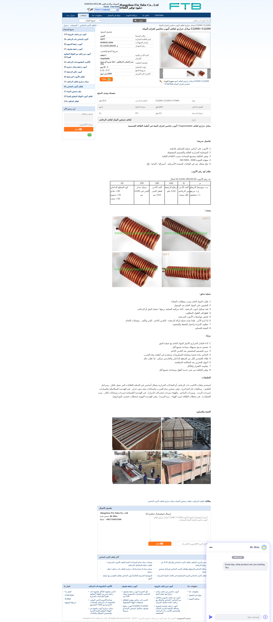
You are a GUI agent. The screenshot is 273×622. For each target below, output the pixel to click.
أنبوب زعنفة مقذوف (74, 49)
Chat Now (114, 7)
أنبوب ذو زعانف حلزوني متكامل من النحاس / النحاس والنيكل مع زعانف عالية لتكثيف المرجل (168, 600)
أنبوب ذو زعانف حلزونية (77, 34)
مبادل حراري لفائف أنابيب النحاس (161, 501)
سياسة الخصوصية (184, 618)
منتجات (83, 15)
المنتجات (73, 25)
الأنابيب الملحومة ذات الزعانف (78, 62)
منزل (66, 25)
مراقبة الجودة (131, 15)
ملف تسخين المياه (74, 91)
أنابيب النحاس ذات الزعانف (77, 39)
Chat (104, 79)
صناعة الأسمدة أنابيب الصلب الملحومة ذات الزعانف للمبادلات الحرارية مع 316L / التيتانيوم (102, 602)
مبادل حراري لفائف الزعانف (78, 82)
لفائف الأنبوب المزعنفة (76, 77)
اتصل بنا (146, 15)
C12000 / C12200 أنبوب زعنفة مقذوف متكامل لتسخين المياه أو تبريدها (135, 608)
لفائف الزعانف (198, 501)
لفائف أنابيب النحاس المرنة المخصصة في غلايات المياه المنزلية (182, 576)
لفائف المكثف (73, 101)
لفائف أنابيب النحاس (88, 25)
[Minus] (211, 547)
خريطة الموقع (70, 602)
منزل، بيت (70, 15)
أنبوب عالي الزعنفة (74, 72)
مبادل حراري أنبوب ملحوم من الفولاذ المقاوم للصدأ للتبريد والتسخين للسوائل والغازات (101, 610)
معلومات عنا (97, 15)
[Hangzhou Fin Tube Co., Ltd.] (189, 6)
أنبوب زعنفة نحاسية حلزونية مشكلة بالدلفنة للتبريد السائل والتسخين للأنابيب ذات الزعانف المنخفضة (168, 609)
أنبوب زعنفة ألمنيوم (74, 44)
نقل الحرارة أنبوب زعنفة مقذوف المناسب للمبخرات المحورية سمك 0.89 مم (136, 594)
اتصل (77, 129)
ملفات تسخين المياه (183, 501)
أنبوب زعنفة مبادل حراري (77, 67)
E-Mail (68, 599)
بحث (141, 20)
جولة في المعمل (114, 15)
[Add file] (265, 616)
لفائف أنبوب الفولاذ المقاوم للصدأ (80, 96)
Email (106, 7)
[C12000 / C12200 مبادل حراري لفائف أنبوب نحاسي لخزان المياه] (185, 50)
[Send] (210, 616)
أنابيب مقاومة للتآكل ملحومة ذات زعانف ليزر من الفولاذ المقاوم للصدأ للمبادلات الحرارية (102, 594)
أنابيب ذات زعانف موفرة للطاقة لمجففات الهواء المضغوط (135, 601)
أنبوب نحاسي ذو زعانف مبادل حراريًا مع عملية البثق (167, 593)
